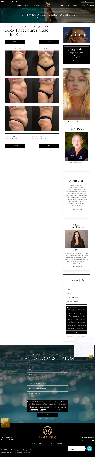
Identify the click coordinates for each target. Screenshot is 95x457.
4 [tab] (75, 121)
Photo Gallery (15, 27)
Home (7, 27)
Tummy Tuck (38, 27)
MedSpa (27, 5)
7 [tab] (82, 121)
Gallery (61, 5)
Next (49, 41)
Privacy (79, 336)
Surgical (19, 5)
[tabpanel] (77, 94)
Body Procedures (27, 27)
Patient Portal (13, 1)
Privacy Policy (72, 325)
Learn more (76, 167)
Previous (15, 41)
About (67, 5)
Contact (75, 5)
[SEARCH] (93, 1)
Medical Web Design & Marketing (11, 452)
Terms (83, 336)
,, (8, 439)
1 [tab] (68, 121)
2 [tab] (70, 121)
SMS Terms (81, 325)
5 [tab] (77, 121)
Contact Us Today (76, 266)
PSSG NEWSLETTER (76, 34)
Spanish (3, 1)
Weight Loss (35, 5)
